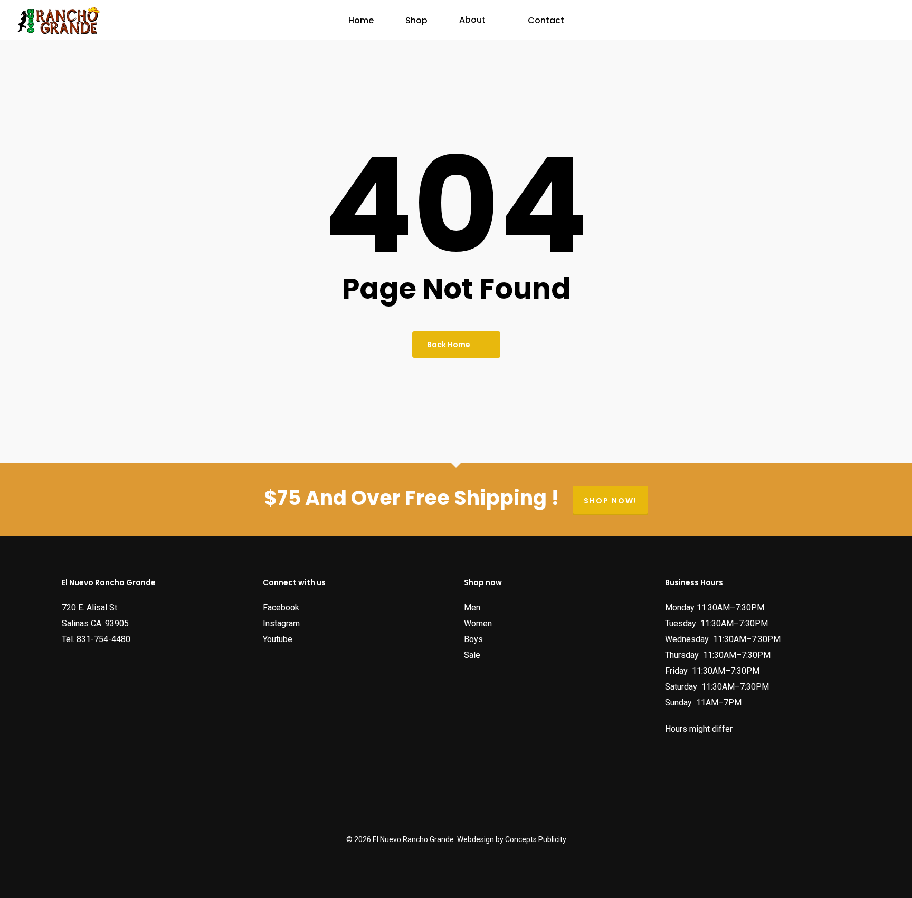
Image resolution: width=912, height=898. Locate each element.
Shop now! (610, 500)
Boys (473, 639)
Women (478, 623)
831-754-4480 (103, 639)
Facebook (281, 608)
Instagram (281, 623)
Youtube (277, 639)
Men (472, 608)
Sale (472, 655)
